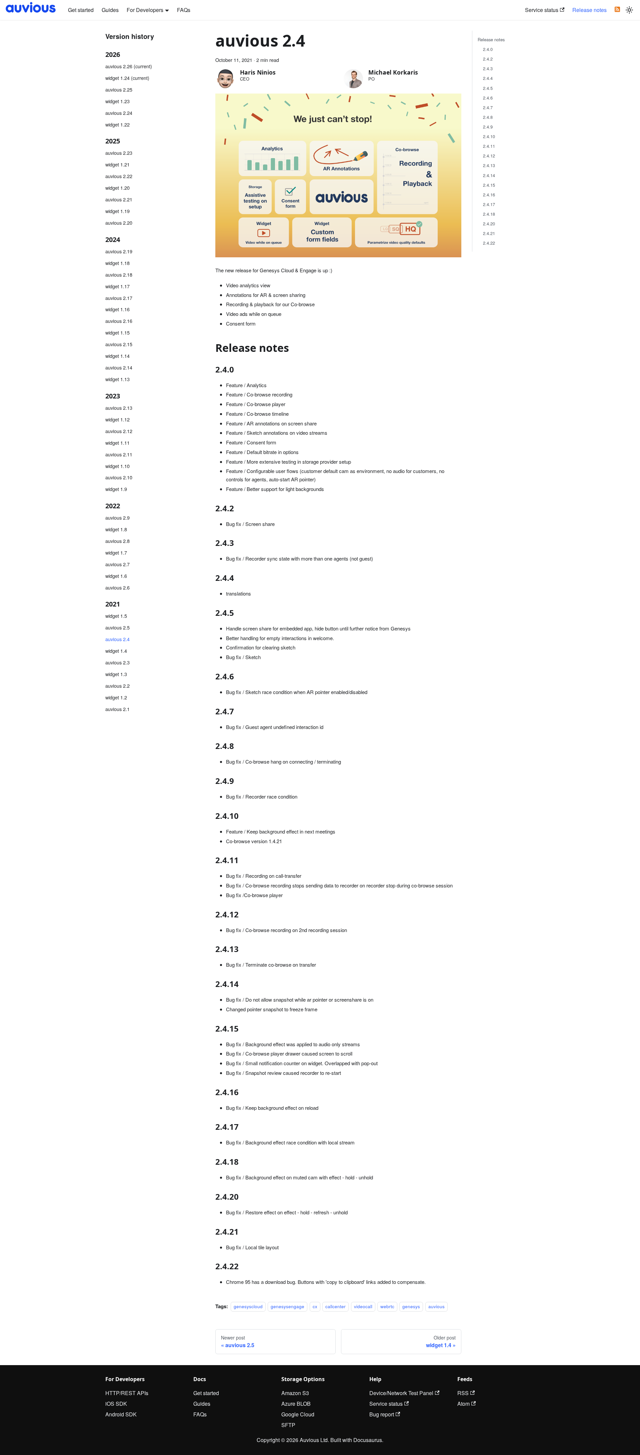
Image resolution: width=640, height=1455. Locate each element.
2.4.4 (488, 78)
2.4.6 (488, 98)
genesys (411, 1306)
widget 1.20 (117, 187)
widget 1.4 (116, 650)
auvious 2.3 (117, 662)
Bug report (381, 1414)
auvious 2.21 (118, 199)
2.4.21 (489, 233)
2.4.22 (489, 243)
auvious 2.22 (118, 175)
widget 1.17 (117, 285)
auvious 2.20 (118, 222)
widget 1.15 (117, 332)
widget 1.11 (117, 442)
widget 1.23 (117, 101)
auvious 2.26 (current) (128, 66)
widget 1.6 (116, 575)
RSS (463, 1393)
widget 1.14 (117, 355)
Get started (81, 10)
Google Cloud (297, 1414)
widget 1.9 (116, 488)
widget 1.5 (116, 615)
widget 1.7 (116, 552)
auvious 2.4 (117, 638)
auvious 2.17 (118, 297)
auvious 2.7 (117, 563)
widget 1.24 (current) (127, 77)
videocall (363, 1306)
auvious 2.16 (118, 320)
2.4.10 (489, 136)
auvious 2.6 (117, 587)
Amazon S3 (295, 1393)
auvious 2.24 (118, 112)
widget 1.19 (117, 210)
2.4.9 (488, 126)
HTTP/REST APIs (126, 1393)
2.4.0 (488, 49)
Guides (110, 10)
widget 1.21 (117, 164)
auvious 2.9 (117, 517)
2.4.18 (489, 214)
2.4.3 (488, 68)
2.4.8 (488, 117)
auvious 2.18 (118, 274)
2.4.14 (489, 175)
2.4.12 (489, 155)
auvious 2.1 (117, 708)
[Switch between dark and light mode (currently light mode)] (629, 10)
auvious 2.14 (118, 367)
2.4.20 (489, 223)
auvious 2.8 (117, 540)
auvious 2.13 (118, 407)
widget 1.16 (117, 309)
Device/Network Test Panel (401, 1393)
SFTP (288, 1425)
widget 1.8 (116, 529)
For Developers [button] (145, 10)
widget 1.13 (117, 378)
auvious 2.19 (118, 250)
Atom (463, 1403)
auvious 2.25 (118, 89)
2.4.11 (489, 146)
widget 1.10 (117, 465)
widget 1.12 (117, 418)
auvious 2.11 (118, 453)
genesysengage (287, 1306)
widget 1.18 (117, 262)
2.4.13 (489, 165)
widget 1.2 (116, 697)
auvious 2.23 (118, 152)
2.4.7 (488, 107)
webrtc (387, 1306)
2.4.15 (489, 185)
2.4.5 (488, 88)
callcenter (335, 1306)
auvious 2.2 (117, 685)
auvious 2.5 (117, 627)
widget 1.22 (117, 124)
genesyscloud (248, 1306)
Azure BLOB (296, 1403)
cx (315, 1306)
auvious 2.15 (118, 344)
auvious (436, 1306)
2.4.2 (488, 59)
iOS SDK (116, 1403)
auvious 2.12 (118, 430)
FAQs (183, 10)
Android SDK (121, 1414)
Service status (541, 10)
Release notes (589, 10)
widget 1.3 (116, 673)
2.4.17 (489, 204)
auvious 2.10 (118, 477)
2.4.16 (489, 194)
